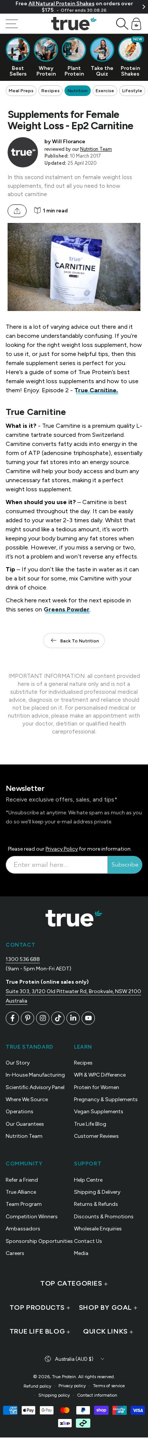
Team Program (24, 1204)
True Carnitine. (96, 390)
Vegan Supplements (98, 1111)
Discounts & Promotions (104, 1216)
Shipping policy (54, 1395)
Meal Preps (21, 90)
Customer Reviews (96, 1136)
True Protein (64, 1376)
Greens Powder (67, 609)
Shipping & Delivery (97, 1192)
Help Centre (88, 1180)
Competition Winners (32, 1216)
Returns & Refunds (96, 1204)
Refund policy (37, 1386)
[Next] (143, 6)
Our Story (18, 1063)
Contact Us (88, 1241)
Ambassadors (23, 1228)
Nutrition (78, 90)
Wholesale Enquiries (98, 1228)
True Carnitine (36, 412)
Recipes (50, 90)
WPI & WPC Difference (100, 1075)
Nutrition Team (96, 149)
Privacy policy (72, 1385)
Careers (15, 1253)
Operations (19, 1111)
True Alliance (21, 1192)
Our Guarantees (25, 1124)
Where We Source (27, 1099)
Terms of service (109, 1385)
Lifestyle (132, 90)
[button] (122, 24)
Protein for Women (96, 1087)
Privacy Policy (62, 849)
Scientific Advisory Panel (35, 1087)
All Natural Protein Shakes (61, 3)
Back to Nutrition (79, 641)
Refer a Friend (22, 1180)
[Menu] (12, 24)
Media (81, 1253)
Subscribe (125, 864)
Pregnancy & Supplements (106, 1099)
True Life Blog (90, 1124)
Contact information (97, 1395)
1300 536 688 (23, 959)
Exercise (105, 90)
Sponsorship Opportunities (39, 1241)
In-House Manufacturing (35, 1075)
